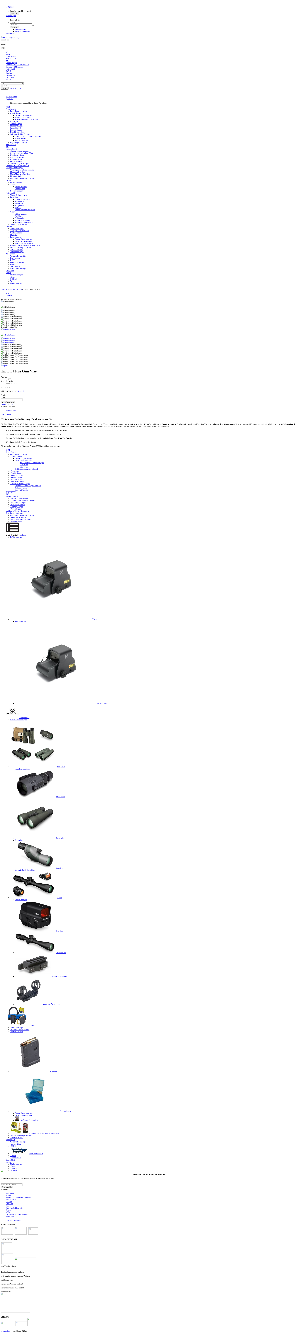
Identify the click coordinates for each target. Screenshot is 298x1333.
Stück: (3, 395)
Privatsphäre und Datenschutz (16, 1214)
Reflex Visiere (20, 189)
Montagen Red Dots (17, 172)
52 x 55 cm (24, 467)
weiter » (9, 293)
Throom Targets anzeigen (19, 151)
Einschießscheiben (17, 132)
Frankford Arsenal (17, 262)
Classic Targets (15, 113)
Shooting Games (16, 126)
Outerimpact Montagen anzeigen (22, 170)
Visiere (12, 185)
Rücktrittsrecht (11, 1200)
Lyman (12, 264)
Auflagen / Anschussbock (19, 231)
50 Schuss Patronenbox (23, 241)
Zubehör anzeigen (17, 229)
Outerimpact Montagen (14, 67)
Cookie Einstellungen (13, 1220)
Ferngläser (14, 197)
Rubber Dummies (21, 140)
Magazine (13, 235)
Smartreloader (15, 266)
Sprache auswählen (17, 11)
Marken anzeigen (16, 275)
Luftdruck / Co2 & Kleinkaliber (17, 65)
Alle (7, 52)
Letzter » (9, 295)
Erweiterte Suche (15, 88)
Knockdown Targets (17, 155)
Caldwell (13, 279)
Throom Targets (11, 63)
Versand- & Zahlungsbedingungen (18, 1197)
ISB (7, 61)
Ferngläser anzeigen (22, 199)
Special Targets (15, 128)
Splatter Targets (20, 138)
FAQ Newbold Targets (14, 1208)
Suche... (5, 88)
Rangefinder (19, 206)
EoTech (8, 71)
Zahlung (9, 1202)
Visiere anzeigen (21, 187)
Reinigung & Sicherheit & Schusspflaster (25, 245)
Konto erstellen (20, 29)
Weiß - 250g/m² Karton (23, 117)
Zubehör (9, 73)
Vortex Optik (10, 69)
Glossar (8, 1210)
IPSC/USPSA (11, 58)
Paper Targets (11, 56)
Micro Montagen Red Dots (20, 174)
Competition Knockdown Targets (22, 153)
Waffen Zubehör (16, 233)
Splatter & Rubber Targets (19, 134)
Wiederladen (10, 75)
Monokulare (19, 201)
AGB (8, 1212)
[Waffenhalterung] (8, 329)
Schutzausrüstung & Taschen (21, 248)
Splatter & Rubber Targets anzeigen (28, 136)
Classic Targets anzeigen (24, 115)
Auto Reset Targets (17, 157)
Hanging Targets (16, 159)
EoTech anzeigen (16, 182)
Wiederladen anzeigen (18, 256)
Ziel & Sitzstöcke (16, 250)
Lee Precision (15, 258)
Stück (3, 397)
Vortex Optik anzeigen (18, 195)
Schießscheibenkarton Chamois (26, 119)
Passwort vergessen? (22, 31)
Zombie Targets (16, 124)
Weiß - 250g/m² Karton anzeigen (32, 463)
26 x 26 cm (24, 465)
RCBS (12, 260)
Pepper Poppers (16, 161)
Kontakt (9, 1195)
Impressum (10, 1193)
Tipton (12, 277)
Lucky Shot (10, 77)
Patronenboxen (15, 237)
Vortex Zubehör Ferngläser (25, 210)
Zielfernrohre (20, 218)
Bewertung (10, 1216)
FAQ (7, 1206)
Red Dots (18, 216)
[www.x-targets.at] (10, 37)
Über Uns (9, 1204)
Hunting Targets (16, 130)
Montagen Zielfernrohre (23, 222)
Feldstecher (19, 203)
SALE (8, 54)
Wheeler (13, 281)
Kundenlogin (11, 16)
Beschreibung (11, 410)
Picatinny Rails (15, 176)
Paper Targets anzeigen (18, 111)
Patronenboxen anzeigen (24, 239)
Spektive (18, 208)
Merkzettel (10, 34)
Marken (8, 79)
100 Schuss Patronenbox (24, 243)
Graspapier (14, 122)
